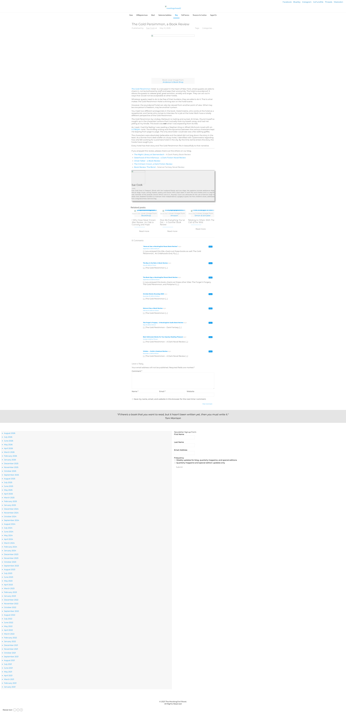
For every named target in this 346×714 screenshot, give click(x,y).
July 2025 (8, 482)
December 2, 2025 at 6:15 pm (151, 353)
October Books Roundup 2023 (153, 294)
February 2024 (10, 547)
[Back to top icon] (173, 698)
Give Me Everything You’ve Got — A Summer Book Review (172, 222)
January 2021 (9, 687)
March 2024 (9, 543)
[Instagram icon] (176, 707)
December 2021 (11, 645)
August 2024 (9, 524)
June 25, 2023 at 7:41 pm (149, 265)
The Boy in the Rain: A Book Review (155, 263)
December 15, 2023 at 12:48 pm (151, 296)
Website (190, 391)
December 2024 (11, 509)
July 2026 (8, 437)
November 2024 (11, 513)
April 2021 (8, 675)
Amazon (174, 215)
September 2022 (11, 611)
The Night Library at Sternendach (149, 154)
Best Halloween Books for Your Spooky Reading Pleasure (163, 337)
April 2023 (8, 585)
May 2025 (8, 490)
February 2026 (10, 456)
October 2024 (10, 516)
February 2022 (10, 638)
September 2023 (11, 566)
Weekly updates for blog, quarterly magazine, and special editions (206, 460)
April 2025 (8, 494)
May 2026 (8, 444)
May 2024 (8, 535)
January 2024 (10, 550)
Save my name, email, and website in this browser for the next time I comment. (170, 399)
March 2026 (9, 452)
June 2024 (8, 532)
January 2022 (10, 641)
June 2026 (8, 441)
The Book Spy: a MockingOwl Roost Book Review (160, 277)
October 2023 (10, 562)
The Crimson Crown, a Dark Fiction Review (153, 164)
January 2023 (10, 596)
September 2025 (11, 475)
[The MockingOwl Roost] (173, 8)
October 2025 (10, 471)
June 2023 (8, 577)
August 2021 (9, 660)
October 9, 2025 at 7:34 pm (150, 339)
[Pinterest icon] (174, 707)
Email (162, 391)
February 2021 (10, 683)
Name (135, 391)
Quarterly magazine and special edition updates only (200, 463)
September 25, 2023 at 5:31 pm (151, 279)
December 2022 (11, 600)
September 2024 (11, 520)
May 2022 (8, 626)
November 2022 (11, 603)
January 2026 (10, 460)
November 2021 (11, 649)
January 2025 (10, 505)
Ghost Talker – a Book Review (147, 161)
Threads (328, 2)
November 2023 (11, 558)
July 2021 (8, 664)
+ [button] (18, 710)
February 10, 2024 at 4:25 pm (151, 310)
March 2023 (9, 588)
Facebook (287, 2)
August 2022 (9, 615)
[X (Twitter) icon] (172, 707)
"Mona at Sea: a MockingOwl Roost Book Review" (160, 246)
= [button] (21, 710)
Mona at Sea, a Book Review (153, 308)
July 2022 (8, 619)
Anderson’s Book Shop (173, 82)
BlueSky (296, 2)
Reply (210, 246)
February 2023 (10, 592)
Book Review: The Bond (145, 167)
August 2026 (9, 433)
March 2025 (9, 497)
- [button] (14, 710)
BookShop (146, 215)
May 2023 (8, 581)
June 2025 (8, 486)
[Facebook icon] (170, 707)
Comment (137, 371)
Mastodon (338, 2)
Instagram (306, 2)
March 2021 (9, 679)
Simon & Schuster (202, 215)
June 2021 (8, 668)
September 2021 (11, 656)
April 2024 (8, 539)
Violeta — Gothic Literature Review (155, 351)
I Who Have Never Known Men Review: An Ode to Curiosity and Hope (144, 222)
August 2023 (9, 569)
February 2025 (10, 501)
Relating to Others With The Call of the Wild (201, 221)
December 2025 (11, 463)
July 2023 (8, 573)
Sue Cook (150, 28)
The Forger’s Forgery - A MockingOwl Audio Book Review (163, 322)
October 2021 (10, 653)
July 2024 (8, 528)
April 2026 (8, 448)
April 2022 (8, 630)
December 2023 (11, 554)
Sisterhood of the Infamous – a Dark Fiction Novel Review (160, 158)
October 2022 (10, 607)
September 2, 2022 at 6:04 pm (151, 248)
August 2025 (9, 479)
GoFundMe (318, 2)
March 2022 (9, 634)
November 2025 (11, 467)
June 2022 (8, 622)
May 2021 (8, 672)
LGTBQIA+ (136, 129)
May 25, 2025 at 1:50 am (149, 324)
